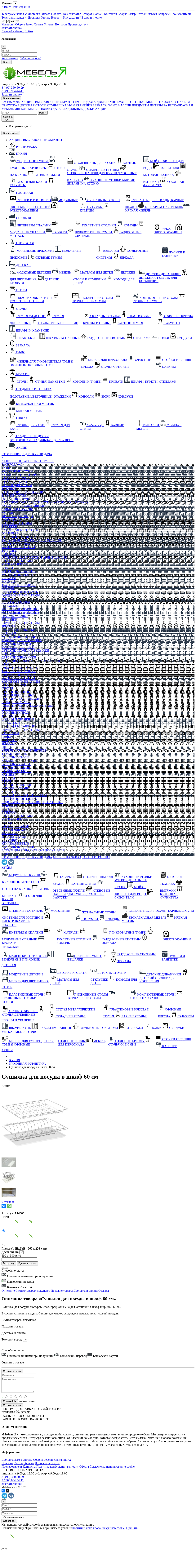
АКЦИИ (100, 108)
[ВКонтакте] (4, 1206)
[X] (7, 1490)
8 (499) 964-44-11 (13, 91)
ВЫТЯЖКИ (9, 526)
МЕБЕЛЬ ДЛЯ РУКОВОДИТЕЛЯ (24, 750)
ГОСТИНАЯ (136, 102)
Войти (8, 6)
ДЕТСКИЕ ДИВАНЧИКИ (19, 657)
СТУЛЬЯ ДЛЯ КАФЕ (15, 829)
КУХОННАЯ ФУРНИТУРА (20, 530)
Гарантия (53, 1463)
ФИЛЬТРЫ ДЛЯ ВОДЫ (17, 516)
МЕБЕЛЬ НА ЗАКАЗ (160, 102)
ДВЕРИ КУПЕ (106, 102)
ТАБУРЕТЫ (9, 488)
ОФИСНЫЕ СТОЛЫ (15, 757)
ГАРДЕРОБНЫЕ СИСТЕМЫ (21, 595)
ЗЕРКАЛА (100, 105)
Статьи (141, 14)
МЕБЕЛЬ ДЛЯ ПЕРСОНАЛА (21, 760)
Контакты (111, 14)
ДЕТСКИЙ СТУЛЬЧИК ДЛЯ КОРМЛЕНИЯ (31, 660)
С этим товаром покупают (33, 1290)
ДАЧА (57, 108)
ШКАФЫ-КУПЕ (12, 723)
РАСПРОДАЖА (85, 102)
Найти (42, 112)
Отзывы (152, 14)
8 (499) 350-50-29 (13, 87)
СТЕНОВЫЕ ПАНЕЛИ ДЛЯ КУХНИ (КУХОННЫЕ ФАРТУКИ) (45, 502)
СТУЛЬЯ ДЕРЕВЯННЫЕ (18, 695)
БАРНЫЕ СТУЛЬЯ (14, 495)
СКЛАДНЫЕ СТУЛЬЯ (16, 702)
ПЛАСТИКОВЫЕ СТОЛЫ (19, 667)
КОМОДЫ (9, 554)
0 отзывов (8, 1201)
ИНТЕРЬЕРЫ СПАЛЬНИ (19, 571)
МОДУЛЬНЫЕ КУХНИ (17, 471)
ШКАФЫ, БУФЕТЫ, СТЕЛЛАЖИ (24, 795)
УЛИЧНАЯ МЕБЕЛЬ (15, 843)
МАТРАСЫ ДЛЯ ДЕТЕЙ (18, 647)
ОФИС (112, 105)
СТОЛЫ (40, 105)
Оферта (84, 1466)
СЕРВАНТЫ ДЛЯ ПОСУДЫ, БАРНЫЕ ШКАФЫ (34, 557)
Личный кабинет (13, 31)
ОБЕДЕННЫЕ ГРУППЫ (18, 499)
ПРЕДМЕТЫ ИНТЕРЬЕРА (149, 105)
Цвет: (5, 1216)
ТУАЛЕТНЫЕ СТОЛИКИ (19, 585)
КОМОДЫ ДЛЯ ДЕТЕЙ (17, 654)
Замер (132, 14)
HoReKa (46, 108)
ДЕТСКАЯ (27, 105)
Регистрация (21, 6)
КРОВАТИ (9, 578)
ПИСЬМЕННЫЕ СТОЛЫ (18, 674)
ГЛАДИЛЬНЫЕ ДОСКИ (78, 108)
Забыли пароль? (30, 58)
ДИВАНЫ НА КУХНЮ (17, 509)
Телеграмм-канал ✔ (15, 14)
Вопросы (164, 14)
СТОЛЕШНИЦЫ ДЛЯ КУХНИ (22, 454)
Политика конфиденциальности (57, 1466)
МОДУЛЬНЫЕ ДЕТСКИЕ (19, 636)
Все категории (11, 102)
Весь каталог (10, 133)
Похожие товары (62, 1290)
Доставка (34, 14)
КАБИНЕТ (9, 774)
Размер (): (8, 1248)
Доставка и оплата (86, 1290)
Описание (8, 1290)
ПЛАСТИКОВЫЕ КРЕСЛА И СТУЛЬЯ (28, 705)
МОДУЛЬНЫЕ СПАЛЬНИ (19, 574)
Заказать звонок (12, 27)
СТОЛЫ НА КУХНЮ (16, 478)
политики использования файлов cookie (98, 1528)
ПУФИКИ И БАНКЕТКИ (18, 629)
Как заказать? (72, 14)
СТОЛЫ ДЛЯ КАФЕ (15, 826)
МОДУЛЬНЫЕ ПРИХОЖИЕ (20, 612)
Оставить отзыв (12, 1405)
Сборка (123, 14)
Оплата (46, 14)
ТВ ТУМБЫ (9, 550)
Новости (57, 14)
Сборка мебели (43, 1459)
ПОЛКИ (7, 736)
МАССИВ (124, 105)
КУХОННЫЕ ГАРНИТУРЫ (20, 474)
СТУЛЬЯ (53, 105)
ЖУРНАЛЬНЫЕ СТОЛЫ (18, 547)
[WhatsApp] (9, 1206)
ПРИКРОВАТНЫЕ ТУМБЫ (20, 592)
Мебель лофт (10, 833)
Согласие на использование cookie (112, 1466)
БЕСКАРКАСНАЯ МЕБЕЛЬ (34, 404)
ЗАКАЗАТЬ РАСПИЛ (96, 857)
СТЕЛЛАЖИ (10, 733)
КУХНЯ (122, 102)
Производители (180, 14)
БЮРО (6, 809)
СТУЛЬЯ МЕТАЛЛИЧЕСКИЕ (21, 698)
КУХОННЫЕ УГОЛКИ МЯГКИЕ (24, 505)
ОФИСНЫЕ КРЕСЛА (16, 712)
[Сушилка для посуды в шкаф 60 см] (35, 1153)
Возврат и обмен (93, 14)
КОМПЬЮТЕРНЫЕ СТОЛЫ (21, 681)
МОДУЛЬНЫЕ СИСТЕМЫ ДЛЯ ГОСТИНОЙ (32, 540)
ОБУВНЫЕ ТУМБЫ (15, 616)
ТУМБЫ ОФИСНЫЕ (15, 754)
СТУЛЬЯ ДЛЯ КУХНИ (17, 485)
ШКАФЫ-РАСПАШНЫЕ (18, 726)
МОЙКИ (7, 512)
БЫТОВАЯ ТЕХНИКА (17, 523)
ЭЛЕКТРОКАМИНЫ (16, 543)
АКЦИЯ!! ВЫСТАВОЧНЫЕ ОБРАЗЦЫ (47, 102)
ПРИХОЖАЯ (10, 105)
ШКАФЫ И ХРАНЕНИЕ (75, 105)
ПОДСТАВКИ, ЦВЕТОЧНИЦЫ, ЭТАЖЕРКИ (32, 802)
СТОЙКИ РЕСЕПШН (16, 771)
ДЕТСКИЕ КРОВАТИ (16, 643)
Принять (131, 1528)
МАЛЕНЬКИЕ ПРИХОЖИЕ (20, 609)
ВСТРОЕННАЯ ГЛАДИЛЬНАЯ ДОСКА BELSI (33, 850)
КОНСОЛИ (9, 805)
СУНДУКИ (9, 740)
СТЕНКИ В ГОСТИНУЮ (19, 536)
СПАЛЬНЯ (182, 102)
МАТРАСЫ (9, 581)
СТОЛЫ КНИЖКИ (14, 481)
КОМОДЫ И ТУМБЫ (16, 788)
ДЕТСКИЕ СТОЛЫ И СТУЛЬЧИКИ (25, 650)
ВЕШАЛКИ (9, 619)
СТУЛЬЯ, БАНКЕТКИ (16, 785)
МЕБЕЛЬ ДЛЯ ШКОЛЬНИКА (22, 640)
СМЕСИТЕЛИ (11, 519)
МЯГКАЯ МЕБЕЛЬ (27, 108)
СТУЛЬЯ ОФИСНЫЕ (16, 691)
